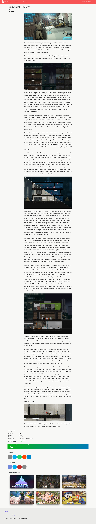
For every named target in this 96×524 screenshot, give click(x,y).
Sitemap (6, 511)
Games (25, 1)
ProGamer (8, 1)
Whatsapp (19, 456)
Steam (24, 466)
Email (10, 456)
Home (16, 1)
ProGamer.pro (12, 518)
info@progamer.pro (14, 515)
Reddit (24, 456)
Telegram (29, 456)
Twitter (14, 456)
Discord (9, 466)
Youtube (19, 466)
